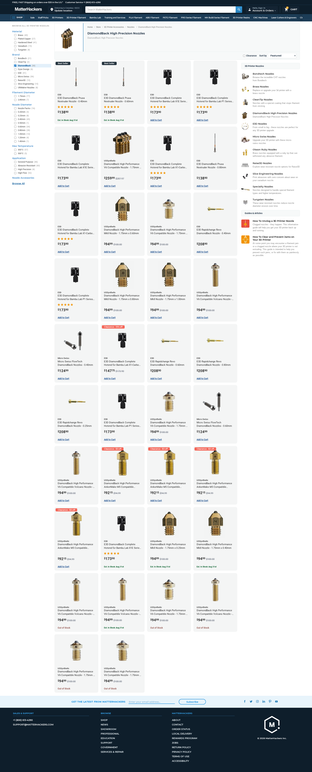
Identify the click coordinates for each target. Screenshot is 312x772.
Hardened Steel (27, 42)
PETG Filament (170, 17)
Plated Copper (26, 38)
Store (98, 27)
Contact (177, 724)
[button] (65, 9)
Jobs (175, 742)
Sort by (263, 55)
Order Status (181, 729)
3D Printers (57, 17)
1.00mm (24, 134)
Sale (32, 17)
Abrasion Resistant (29, 165)
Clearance (251, 55)
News (104, 724)
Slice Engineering (28, 84)
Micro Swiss (26, 76)
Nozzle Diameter (22, 104)
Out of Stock (64, 627)
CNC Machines (260, 17)
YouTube (276, 701)
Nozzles (130, 27)
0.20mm (23, 112)
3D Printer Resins (241, 17)
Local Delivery (182, 733)
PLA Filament (135, 17)
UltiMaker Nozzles (28, 87)
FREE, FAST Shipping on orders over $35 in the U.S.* (37, 2)
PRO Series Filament (191, 17)
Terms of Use (180, 756)
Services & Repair (112, 751)
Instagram (257, 701)
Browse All (18, 183)
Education (108, 738)
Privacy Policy (181, 751)
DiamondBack (26, 65)
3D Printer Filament (76, 17)
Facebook (244, 701)
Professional (110, 733)
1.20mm (23, 137)
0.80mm (24, 130)
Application (19, 158)
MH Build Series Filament (217, 17)
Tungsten (24, 50)
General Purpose (28, 162)
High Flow (25, 173)
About (176, 720)
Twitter (251, 701)
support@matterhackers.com (33, 724)
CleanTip (24, 62)
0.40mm (24, 119)
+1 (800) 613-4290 (92, 2)
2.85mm (23, 99)
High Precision (26, 169)
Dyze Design (25, 69)
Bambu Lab (95, 17)
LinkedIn (263, 701)
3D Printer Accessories (114, 27)
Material (17, 31)
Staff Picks (43, 17)
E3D (22, 73)
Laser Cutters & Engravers (283, 17)
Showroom (108, 729)
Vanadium (25, 46)
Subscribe (192, 701)
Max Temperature (22, 146)
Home (90, 27)
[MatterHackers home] (28, 9)
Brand (16, 54)
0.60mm (24, 126)
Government (109, 747)
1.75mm (24, 96)
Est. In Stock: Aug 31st (68, 120)
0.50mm (23, 123)
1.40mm (23, 141)
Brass (23, 35)
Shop (104, 720)
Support (106, 742)
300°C (23, 149)
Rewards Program (184, 738)
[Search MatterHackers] (239, 9)
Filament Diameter (23, 92)
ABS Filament (152, 17)
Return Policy (181, 747)
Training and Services (114, 17)
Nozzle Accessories (23, 177)
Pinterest (270, 701)
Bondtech (24, 58)
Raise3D (24, 80)
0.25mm (23, 115)
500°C (22, 153)
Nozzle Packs (26, 108)
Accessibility (180, 761)
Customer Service (74, 2)
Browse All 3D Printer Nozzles (30, 26)
